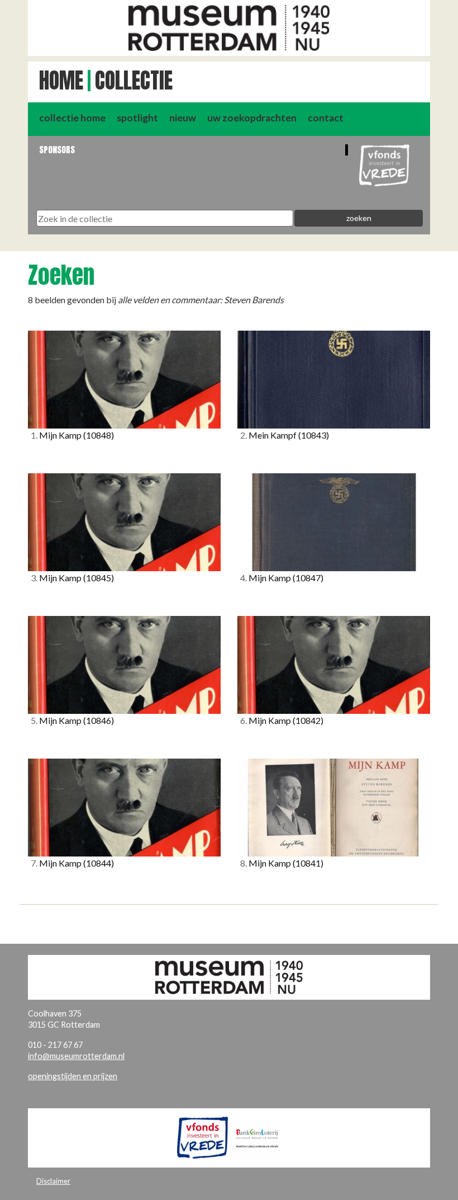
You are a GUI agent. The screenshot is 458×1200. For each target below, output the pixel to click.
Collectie (134, 80)
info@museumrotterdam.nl (76, 1056)
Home (61, 80)
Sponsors (57, 149)
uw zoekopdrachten (252, 118)
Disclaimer (53, 1181)
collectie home (72, 118)
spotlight (137, 118)
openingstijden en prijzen (72, 1076)
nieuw (182, 118)
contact (326, 118)
